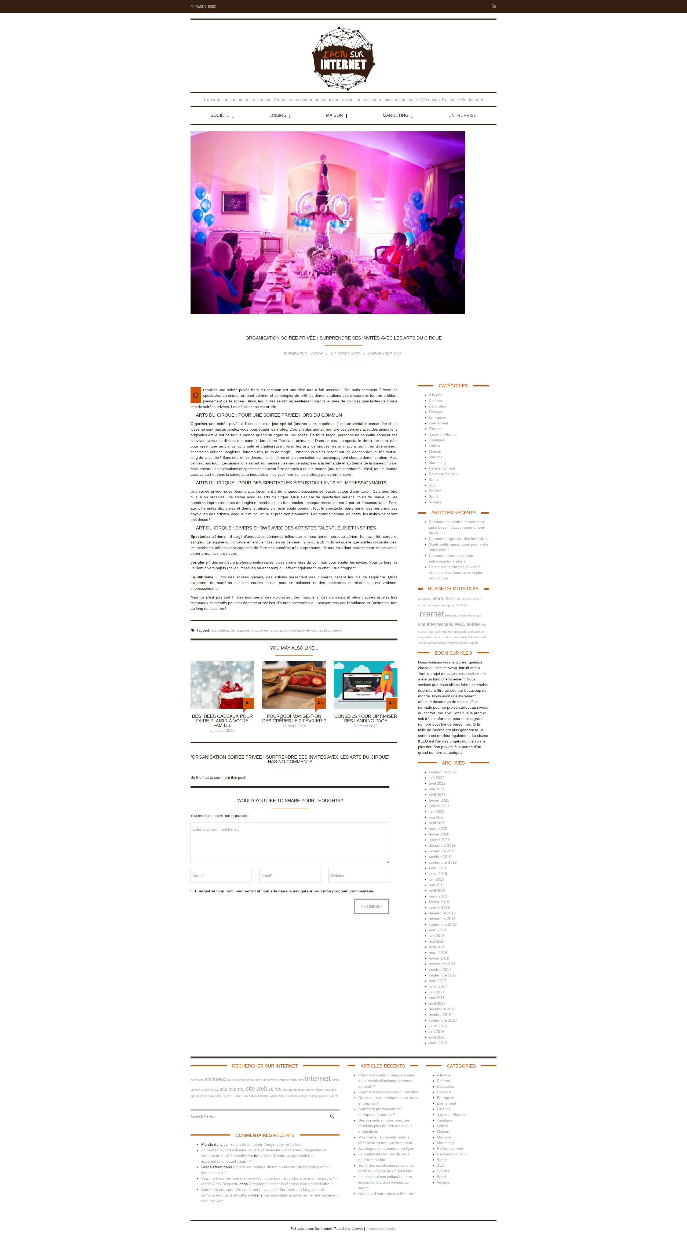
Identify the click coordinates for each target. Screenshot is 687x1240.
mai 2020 (437, 817)
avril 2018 (437, 947)
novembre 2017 (442, 964)
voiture (422, 642)
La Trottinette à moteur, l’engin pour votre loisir (263, 1144)
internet (431, 613)
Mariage (436, 457)
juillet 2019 (438, 873)
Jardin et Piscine (443, 434)
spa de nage (426, 631)
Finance (436, 429)
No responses (345, 354)
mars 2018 (438, 952)
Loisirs (277, 115)
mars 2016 (438, 1043)
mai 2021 (437, 789)
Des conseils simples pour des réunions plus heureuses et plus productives (456, 572)
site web (455, 624)
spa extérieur (443, 631)
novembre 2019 (442, 851)
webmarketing (437, 642)
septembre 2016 (443, 1020)
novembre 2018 (442, 919)
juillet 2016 (438, 1026)
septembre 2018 (443, 924)
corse (422, 605)
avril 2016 (437, 1037)
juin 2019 (436, 879)
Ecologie (436, 412)
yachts (474, 642)
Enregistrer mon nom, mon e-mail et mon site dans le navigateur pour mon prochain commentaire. (284, 891)
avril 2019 (437, 890)
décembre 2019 (442, 845)
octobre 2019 (440, 857)
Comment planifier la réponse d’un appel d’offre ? (291, 1184)
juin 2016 (436, 1031)
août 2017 (437, 981)
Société (219, 115)
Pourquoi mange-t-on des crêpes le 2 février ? (294, 718)
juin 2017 (436, 992)
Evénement (295, 354)
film (458, 605)
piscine (457, 615)
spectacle (279, 630)
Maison (334, 115)
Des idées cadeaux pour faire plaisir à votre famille (222, 721)
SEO (433, 485)
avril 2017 (437, 1003)
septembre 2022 (443, 772)
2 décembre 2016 (385, 354)
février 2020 (439, 834)
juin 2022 (436, 778)
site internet (430, 624)
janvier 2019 (439, 907)
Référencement (442, 468)
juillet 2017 (438, 986)
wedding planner (458, 642)
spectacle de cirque (305, 630)
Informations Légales (381, 1229)
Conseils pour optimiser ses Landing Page (365, 718)
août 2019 (437, 868)
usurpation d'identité (466, 637)
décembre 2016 (442, 1009)
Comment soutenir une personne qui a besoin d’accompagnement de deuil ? (457, 527)
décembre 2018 (442, 913)
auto (458, 599)
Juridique (436, 440)
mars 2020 (438, 828)
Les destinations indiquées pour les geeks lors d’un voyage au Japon (385, 1182)
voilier (483, 637)
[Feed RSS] (492, 6)
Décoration (438, 406)
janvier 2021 (439, 806)
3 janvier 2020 (222, 730)
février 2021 (439, 800)
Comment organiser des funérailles (458, 538)
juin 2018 (436, 935)
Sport (433, 496)
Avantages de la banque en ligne (386, 1148)
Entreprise (462, 115)
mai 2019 (437, 885)
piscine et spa (472, 615)
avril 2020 (437, 823)
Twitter (447, 637)
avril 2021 (437, 794)
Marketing (395, 115)
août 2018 (437, 930)
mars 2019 (438, 896)
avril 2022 (437, 783)
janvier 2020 (439, 840)
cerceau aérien (243, 630)
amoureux (443, 598)
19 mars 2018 (294, 726)
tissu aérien (334, 630)
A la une (436, 395)
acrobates (219, 630)
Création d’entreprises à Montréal (386, 1193)
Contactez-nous (203, 6)
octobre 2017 (440, 969)
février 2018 (439, 958)
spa (483, 624)
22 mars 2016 (366, 726)
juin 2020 (436, 811)
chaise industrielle (471, 673)
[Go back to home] (343, 58)
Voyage (435, 502)
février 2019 (439, 902)
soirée (263, 630)
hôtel (464, 605)
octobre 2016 (440, 1014)
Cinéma (435, 400)
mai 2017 (437, 998)
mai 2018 (437, 941)
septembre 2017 (443, 975)
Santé (434, 479)
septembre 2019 (443, 862)
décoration (433, 605)
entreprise (448, 605)
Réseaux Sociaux (443, 474)
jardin (448, 615)
